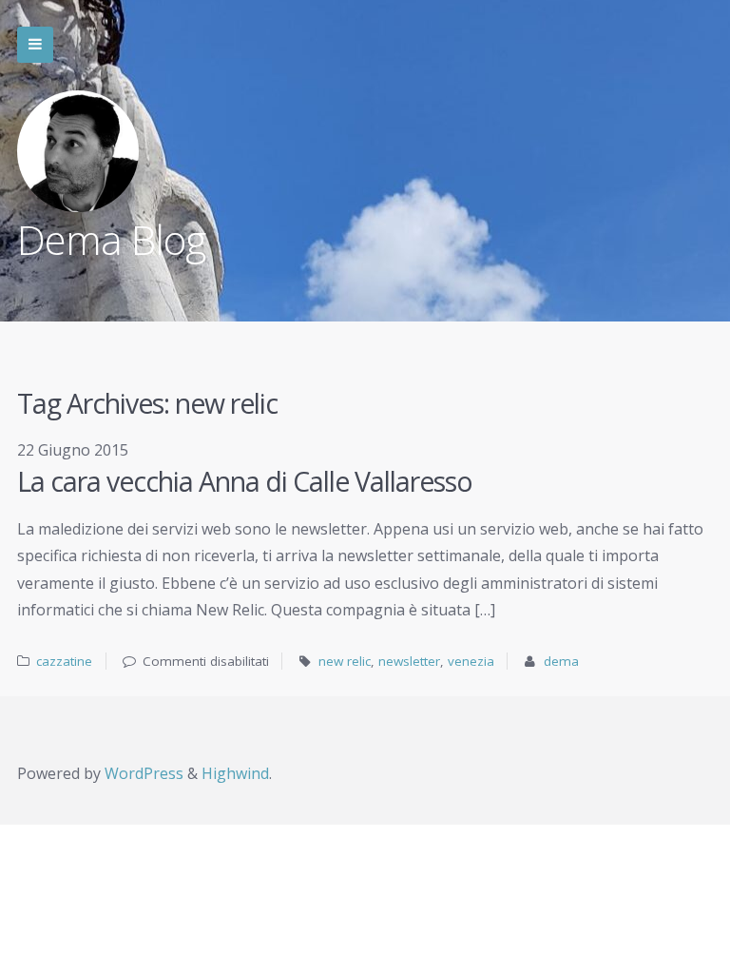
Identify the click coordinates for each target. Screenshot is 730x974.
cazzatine (64, 661)
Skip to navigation (35, 45)
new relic (344, 661)
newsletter (409, 661)
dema (561, 661)
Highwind (235, 773)
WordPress (144, 773)
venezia (471, 661)
